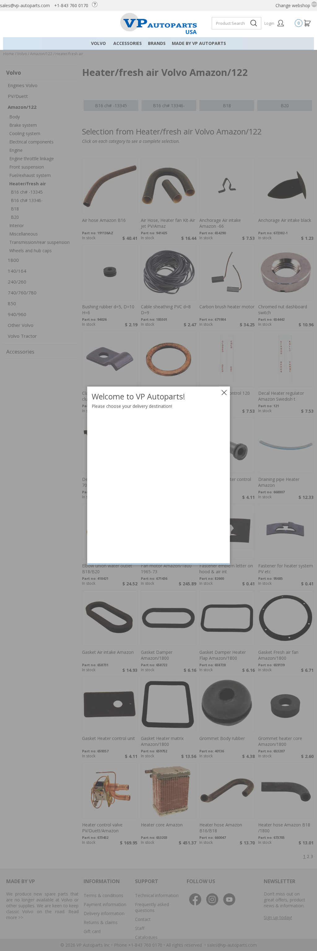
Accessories (127, 43)
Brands (157, 43)
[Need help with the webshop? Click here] (96, 5)
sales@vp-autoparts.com (25, 5)
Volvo (98, 43)
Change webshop (293, 5)
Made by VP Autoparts (199, 43)
